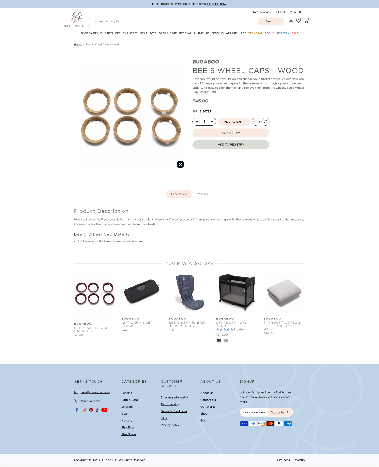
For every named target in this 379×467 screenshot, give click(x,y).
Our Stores (207, 406)
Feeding (126, 392)
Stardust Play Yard (231, 324)
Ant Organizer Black (137, 324)
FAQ (164, 418)
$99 (209, 4)
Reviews (202, 194)
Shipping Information (175, 397)
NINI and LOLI (108, 459)
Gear (124, 413)
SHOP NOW (219, 4)
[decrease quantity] (196, 122)
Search (270, 21)
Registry (299, 459)
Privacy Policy (170, 425)
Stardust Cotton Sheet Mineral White (282, 326)
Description (179, 194)
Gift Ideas (283, 459)
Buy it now (231, 132)
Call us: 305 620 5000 (287, 12)
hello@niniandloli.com (95, 392)
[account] (291, 21)
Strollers (127, 406)
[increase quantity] (213, 122)
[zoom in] (180, 164)
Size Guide (128, 434)
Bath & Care (129, 399)
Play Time (127, 427)
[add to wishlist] (255, 122)
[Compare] (265, 122)
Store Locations (261, 12)
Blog (203, 420)
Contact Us (208, 399)
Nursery (126, 420)
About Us (206, 392)
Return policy (170, 404)
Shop (203, 413)
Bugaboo (83, 324)
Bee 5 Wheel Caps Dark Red (92, 329)
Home (78, 44)
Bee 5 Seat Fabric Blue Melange (187, 324)
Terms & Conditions (174, 411)
